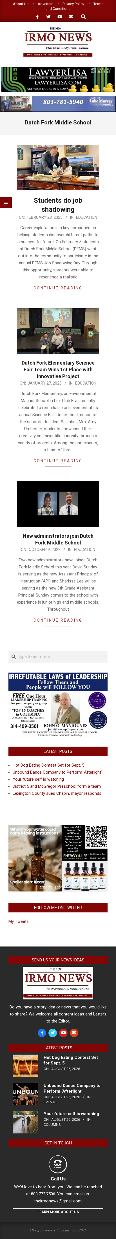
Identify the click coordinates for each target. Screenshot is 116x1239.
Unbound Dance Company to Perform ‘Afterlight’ (57, 772)
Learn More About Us (58, 1212)
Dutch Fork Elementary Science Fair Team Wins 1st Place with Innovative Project (58, 369)
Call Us (58, 1179)
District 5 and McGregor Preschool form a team (57, 786)
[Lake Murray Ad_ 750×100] (58, 98)
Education (86, 217)
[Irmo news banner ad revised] (58, 70)
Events (50, 1102)
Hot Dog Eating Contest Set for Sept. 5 (48, 765)
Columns (52, 1124)
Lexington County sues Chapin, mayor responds (57, 793)
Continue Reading (58, 288)
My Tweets (18, 921)
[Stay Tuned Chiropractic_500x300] (58, 827)
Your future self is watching (38, 779)
